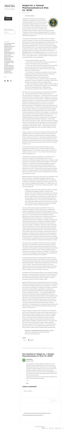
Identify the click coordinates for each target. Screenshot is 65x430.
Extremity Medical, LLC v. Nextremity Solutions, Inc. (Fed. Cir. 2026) (9, 54)
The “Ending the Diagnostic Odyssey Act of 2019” (32, 415)
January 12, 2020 (30, 360)
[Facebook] (8, 81)
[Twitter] (5, 81)
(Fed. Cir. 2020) (39, 330)
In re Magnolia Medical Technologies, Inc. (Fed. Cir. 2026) (9, 62)
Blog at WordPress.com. (40, 426)
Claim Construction (30, 348)
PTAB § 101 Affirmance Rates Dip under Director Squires (9, 58)
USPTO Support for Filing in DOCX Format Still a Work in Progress (37, 413)
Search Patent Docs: (8, 29)
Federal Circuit (38, 348)
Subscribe (8, 18)
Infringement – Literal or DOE (47, 348)
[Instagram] (11, 81)
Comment (54, 400)
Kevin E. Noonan (30, 15)
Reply (27, 383)
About (5, 16)
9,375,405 (24, 52)
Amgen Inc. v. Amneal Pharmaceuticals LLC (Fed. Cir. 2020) (35, 7)
